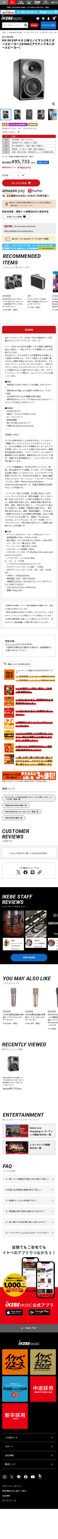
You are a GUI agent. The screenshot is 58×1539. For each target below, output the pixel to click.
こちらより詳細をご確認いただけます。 (31, 1237)
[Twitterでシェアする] (18, 872)
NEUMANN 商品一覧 (14, 817)
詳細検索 (34, 25)
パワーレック (11, 644)
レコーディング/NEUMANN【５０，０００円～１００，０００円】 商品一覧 (29, 798)
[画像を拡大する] (53, 104)
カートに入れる (19, 183)
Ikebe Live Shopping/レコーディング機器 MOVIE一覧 (41, 1131)
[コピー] (39, 872)
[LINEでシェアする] (32, 872)
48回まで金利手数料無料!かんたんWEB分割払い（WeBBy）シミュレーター (30, 204)
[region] (29, 1072)
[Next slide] (55, 114)
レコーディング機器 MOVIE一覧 (40, 1146)
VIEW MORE (29, 957)
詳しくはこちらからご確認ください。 (29, 1215)
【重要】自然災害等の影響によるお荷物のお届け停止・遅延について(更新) (29, 7)
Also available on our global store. (18, 231)
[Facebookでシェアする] (25, 872)
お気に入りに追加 (14, 216)
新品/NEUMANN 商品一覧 (16, 805)
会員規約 (6, 1496)
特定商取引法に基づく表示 (14, 1491)
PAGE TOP (31, 1328)
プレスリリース (9, 1500)
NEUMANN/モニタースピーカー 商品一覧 (22, 811)
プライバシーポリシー (12, 1486)
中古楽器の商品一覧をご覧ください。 (29, 1204)
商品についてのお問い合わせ (19, 664)
